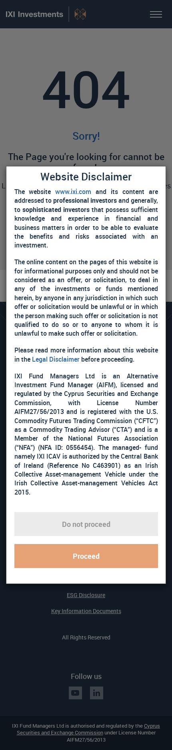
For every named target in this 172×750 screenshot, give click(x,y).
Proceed (86, 556)
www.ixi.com (73, 191)
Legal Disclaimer (56, 359)
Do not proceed (86, 524)
